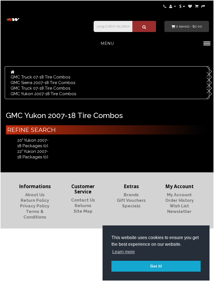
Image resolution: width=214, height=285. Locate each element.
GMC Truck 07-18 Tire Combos (40, 77)
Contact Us (83, 200)
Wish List (179, 205)
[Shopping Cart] (196, 6)
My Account (179, 194)
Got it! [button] (156, 266)
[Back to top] (196, 267)
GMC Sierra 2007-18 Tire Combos (43, 82)
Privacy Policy (34, 205)
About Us (35, 194)
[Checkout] (203, 6)
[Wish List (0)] (190, 6)
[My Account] (172, 6)
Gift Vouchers (131, 200)
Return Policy (35, 200)
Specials (131, 205)
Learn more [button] (123, 251)
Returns (83, 205)
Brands (131, 194)
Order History (179, 200)
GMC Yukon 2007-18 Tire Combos (43, 93)
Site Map (83, 211)
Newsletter (179, 211)
